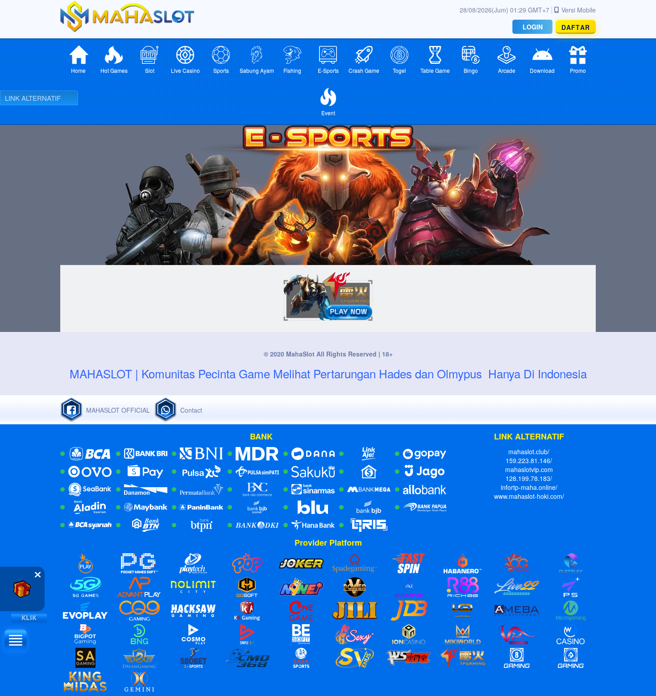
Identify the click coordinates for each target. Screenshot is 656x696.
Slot (149, 70)
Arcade (506, 70)
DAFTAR (575, 27)
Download (542, 70)
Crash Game (364, 70)
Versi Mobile (578, 9)
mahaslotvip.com (529, 469)
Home (78, 70)
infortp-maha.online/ (529, 487)
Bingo (471, 70)
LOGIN (533, 26)
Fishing (292, 70)
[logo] (127, 16)
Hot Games (114, 70)
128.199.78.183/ (529, 478)
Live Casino (185, 70)
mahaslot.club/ (528, 451)
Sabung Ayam (257, 70)
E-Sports (328, 70)
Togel (399, 70)
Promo (578, 70)
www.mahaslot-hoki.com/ (529, 496)
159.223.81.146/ (529, 460)
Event (328, 112)
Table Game (435, 70)
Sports (221, 70)
